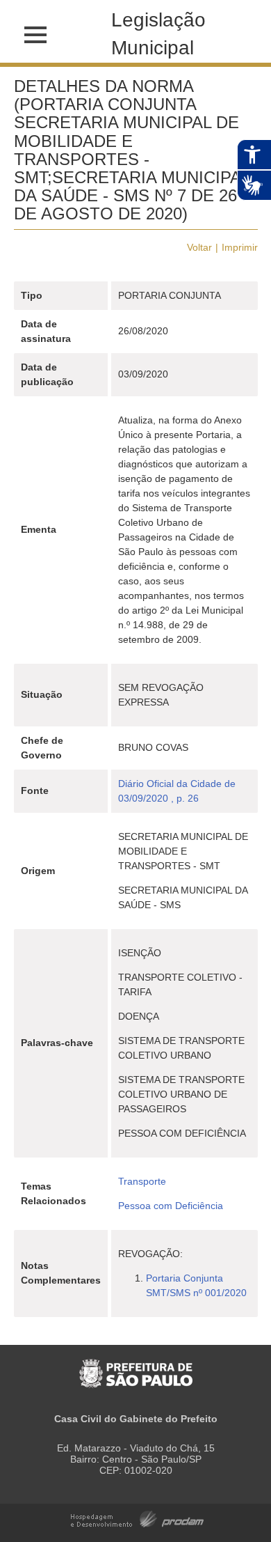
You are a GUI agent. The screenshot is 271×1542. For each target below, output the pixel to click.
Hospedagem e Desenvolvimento (137, 1518)
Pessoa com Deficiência (170, 1205)
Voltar (199, 247)
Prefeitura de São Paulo (135, 1366)
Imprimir (240, 247)
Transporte (142, 1181)
